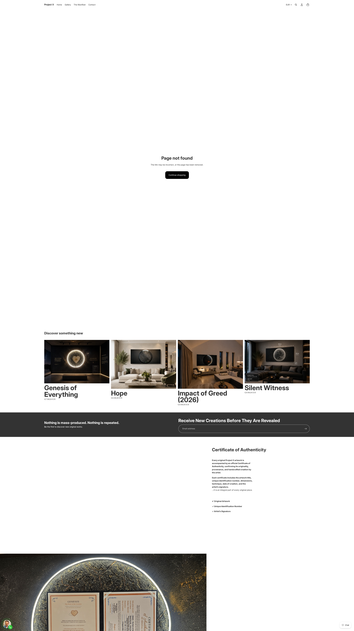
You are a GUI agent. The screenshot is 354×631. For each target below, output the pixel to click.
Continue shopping (177, 175)
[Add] (105, 379)
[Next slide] (105, 362)
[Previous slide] (48, 362)
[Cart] (308, 5)
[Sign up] (306, 429)
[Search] (296, 5)
